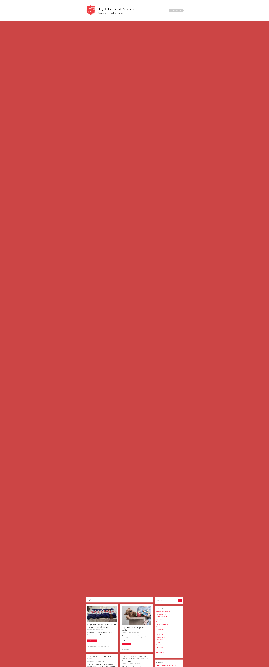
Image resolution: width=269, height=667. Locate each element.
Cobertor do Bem (105, 646)
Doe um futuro (160, 634)
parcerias (158, 650)
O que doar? (159, 647)
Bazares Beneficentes (162, 616)
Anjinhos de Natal (161, 614)
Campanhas (159, 627)
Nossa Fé (158, 642)
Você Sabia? (127, 649)
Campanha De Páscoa (162, 624)
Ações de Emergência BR (163, 611)
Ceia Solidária (160, 629)
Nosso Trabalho (160, 645)
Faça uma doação (176, 10)
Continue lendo (92, 641)
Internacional (159, 639)
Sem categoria (160, 652)
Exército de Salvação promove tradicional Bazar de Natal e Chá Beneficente (135, 658)
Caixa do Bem (160, 619)
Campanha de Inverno (94, 646)
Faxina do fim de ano (162, 637)
